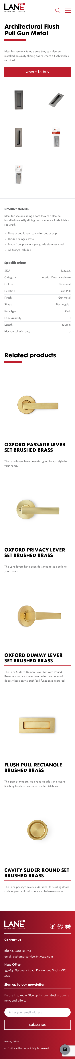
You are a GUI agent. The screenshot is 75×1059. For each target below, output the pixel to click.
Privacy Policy (11, 1042)
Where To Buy (37, 72)
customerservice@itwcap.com (33, 956)
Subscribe (37, 1025)
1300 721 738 (22, 950)
